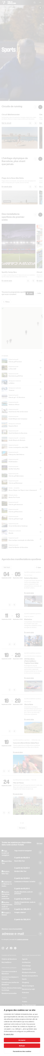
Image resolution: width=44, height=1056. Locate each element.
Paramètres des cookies (22, 1051)
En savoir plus (9, 1034)
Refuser (22, 1046)
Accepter (22, 1040)
